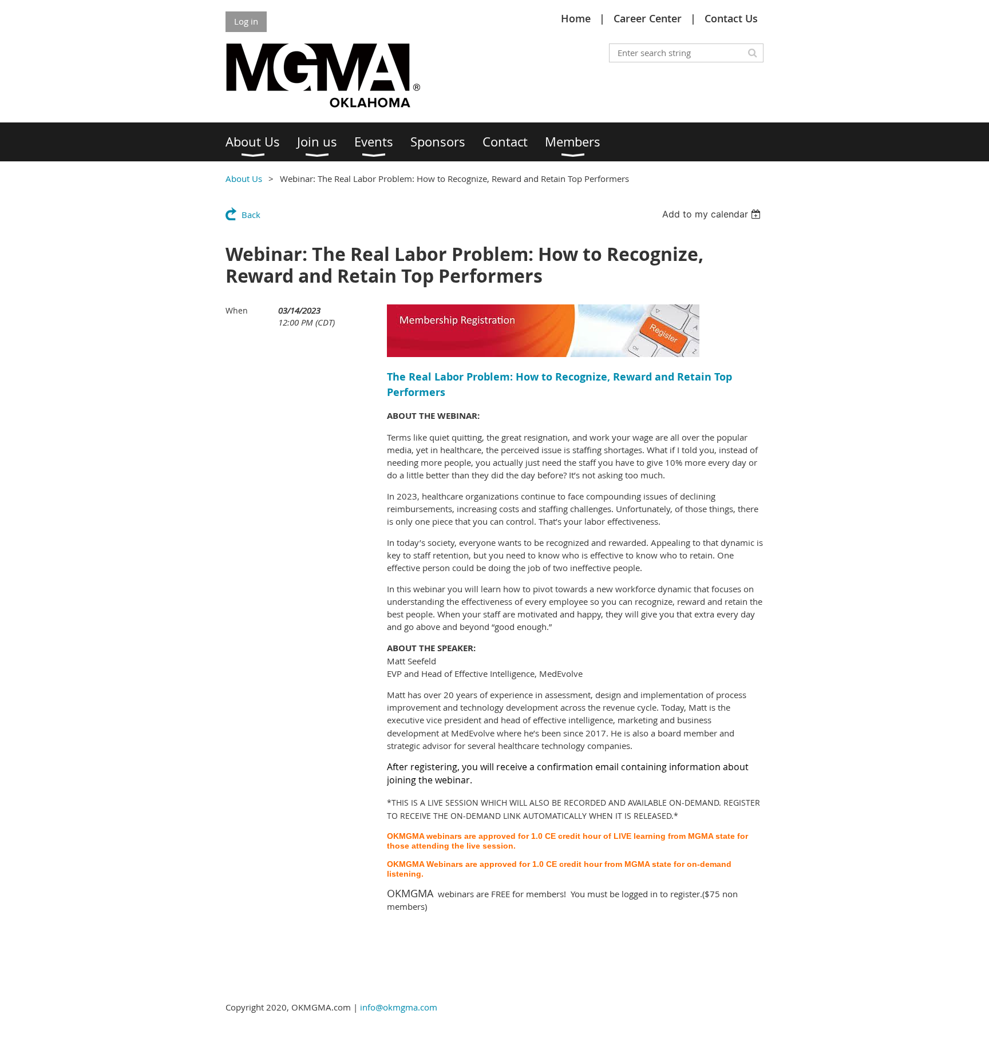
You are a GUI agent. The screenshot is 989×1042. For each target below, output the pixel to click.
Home (576, 18)
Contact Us (731, 18)
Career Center (648, 18)
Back (251, 214)
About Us (244, 178)
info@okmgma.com (398, 1007)
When (237, 310)
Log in (246, 21)
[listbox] (712, 214)
